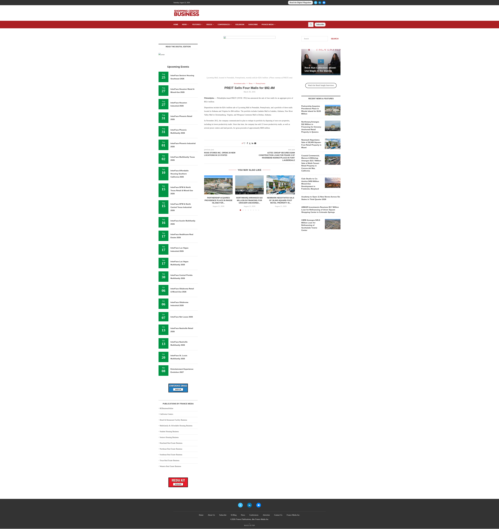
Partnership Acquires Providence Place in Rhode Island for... (218, 200)
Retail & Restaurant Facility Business (173, 420)
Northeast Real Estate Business (171, 449)
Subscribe (253, 24)
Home (175, 24)
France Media (268, 24)
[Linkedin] (319, 2)
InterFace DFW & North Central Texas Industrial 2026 (181, 207)
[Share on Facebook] (247, 143)
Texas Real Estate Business (169, 460)
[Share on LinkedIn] (252, 143)
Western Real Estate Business (170, 466)
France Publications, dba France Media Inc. (252, 519)
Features (196, 24)
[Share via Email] (255, 143)
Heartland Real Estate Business (171, 443)
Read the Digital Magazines (300, 3)
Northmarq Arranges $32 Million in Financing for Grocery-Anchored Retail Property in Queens (311, 127)
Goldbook (239, 24)
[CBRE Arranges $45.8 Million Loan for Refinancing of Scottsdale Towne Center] (332, 224)
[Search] (310, 24)
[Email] (324, 2)
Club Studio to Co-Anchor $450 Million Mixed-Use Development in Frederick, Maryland (310, 184)
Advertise (266, 515)
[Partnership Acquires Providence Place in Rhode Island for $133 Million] (218, 184)
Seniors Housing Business (169, 437)
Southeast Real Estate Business (171, 455)
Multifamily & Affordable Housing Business (176, 426)
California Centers (166, 414)
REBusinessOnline (166, 408)
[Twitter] (315, 2)
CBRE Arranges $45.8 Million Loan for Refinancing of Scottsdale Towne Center (310, 225)
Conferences (224, 24)
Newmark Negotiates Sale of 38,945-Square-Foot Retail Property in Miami (311, 144)
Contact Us (278, 515)
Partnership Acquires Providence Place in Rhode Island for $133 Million (311, 110)
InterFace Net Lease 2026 (181, 317)
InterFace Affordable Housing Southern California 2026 (179, 174)
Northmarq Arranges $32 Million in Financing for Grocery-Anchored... (249, 200)
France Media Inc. (293, 515)
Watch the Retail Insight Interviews (321, 85)
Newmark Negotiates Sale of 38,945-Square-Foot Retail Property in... (280, 200)
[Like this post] (244, 143)
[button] (207, 193)
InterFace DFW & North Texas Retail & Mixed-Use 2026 (181, 190)
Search (335, 39)
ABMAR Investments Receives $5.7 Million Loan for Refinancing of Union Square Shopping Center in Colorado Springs (320, 209)
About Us (211, 515)
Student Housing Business (169, 432)
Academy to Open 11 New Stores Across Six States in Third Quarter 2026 (320, 198)
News (184, 24)
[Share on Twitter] (250, 143)
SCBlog (234, 515)
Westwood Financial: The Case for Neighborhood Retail (319, 67)
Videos (209, 24)
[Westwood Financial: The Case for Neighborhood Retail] (321, 62)
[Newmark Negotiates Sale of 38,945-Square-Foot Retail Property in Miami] (280, 184)
